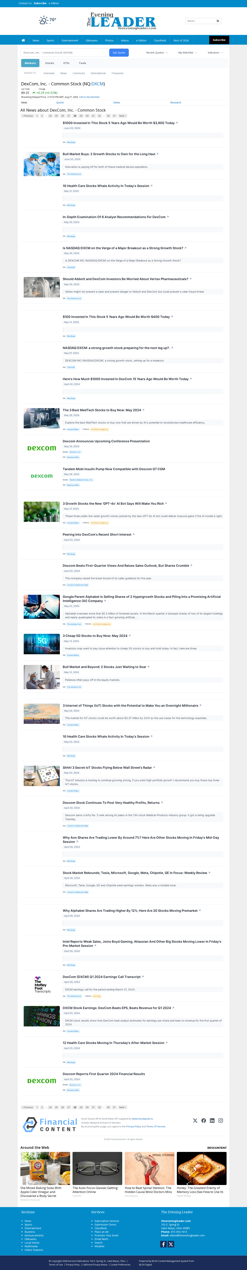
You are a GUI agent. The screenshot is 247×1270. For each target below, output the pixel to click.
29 (81, 115)
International (98, 73)
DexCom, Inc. (75, 452)
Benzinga (71, 142)
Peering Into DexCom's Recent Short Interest (99, 534)
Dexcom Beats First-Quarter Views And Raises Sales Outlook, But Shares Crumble (128, 565)
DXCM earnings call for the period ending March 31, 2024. (100, 989)
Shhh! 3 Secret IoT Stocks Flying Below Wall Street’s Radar (109, 767)
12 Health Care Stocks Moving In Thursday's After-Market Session (115, 1043)
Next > (122, 115)
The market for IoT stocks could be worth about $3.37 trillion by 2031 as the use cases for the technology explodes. (136, 718)
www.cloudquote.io (142, 1118)
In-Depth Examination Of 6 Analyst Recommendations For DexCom (116, 217)
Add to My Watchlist (89, 97)
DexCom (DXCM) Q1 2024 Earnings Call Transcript (103, 977)
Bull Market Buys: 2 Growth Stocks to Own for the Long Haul (111, 154)
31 (93, 115)
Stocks (49, 63)
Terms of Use (56, 1264)
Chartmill (70, 267)
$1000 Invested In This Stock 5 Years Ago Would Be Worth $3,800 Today (120, 123)
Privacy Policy (133, 1126)
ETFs (66, 63)
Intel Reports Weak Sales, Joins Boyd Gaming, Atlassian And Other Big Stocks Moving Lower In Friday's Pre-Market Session (142, 944)
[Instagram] (220, 1125)
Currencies (79, 73)
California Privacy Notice (94, 1264)
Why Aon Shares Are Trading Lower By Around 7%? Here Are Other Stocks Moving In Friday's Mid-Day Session (141, 840)
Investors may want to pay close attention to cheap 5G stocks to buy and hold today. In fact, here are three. (131, 648)
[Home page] (120, 20)
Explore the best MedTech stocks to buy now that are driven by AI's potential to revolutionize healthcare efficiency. (135, 422)
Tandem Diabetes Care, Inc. (81, 480)
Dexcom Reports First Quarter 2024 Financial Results (104, 1074)
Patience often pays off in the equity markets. (93, 679)
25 (56, 115)
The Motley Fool (74, 174)
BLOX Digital (145, 1264)
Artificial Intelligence (99, 429)
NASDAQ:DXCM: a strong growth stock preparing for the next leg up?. (118, 348)
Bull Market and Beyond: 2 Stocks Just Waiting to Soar (106, 667)
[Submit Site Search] (218, 21)
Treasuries (117, 73)
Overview (49, 73)
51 (114, 115)
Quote (60, 102)
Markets (30, 63)
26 (62, 115)
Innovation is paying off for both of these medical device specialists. (107, 166)
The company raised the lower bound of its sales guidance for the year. (108, 578)
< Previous (27, 115)
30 (87, 115)
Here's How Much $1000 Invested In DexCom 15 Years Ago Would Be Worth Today (127, 379)
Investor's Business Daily (77, 585)
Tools (82, 63)
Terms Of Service (155, 1126)
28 (75, 115)
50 (108, 115)
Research (175, 102)
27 (68, 115)
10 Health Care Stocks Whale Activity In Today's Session (108, 186)
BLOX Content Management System (170, 1261)
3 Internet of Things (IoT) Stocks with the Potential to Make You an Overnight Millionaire (132, 705)
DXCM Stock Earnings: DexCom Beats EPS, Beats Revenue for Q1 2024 (118, 1008)
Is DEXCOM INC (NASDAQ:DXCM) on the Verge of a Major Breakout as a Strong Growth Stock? (123, 260)
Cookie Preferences (120, 1264)
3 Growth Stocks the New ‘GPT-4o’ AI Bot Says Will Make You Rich (115, 503)
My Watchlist (185, 52)
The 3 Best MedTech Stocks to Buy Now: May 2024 (104, 410)
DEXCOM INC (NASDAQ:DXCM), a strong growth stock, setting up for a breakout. (115, 360)
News (63, 73)
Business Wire (73, 457)
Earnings (97, 996)
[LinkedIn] (212, 1125)
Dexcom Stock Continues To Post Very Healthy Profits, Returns (113, 803)
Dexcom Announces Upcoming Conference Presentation (106, 441)
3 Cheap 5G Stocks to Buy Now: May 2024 (97, 636)
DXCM (97, 84)
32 (99, 115)
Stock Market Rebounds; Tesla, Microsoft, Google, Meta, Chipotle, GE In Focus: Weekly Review (137, 873)
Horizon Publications (78, 1261)
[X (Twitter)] (195, 1125)
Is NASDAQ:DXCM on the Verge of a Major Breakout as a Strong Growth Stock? (125, 248)
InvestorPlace (73, 429)
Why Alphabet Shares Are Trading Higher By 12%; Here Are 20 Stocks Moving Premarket (132, 910)
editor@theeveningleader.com (187, 1235)
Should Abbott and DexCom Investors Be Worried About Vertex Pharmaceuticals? (127, 279)
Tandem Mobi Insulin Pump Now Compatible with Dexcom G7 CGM (114, 469)
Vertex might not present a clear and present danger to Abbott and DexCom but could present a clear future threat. (135, 291)
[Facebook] (203, 1125)
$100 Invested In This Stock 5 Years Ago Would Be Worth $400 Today (118, 317)
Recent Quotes (155, 52)
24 (50, 115)
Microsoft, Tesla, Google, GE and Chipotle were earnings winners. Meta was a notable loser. (121, 885)
